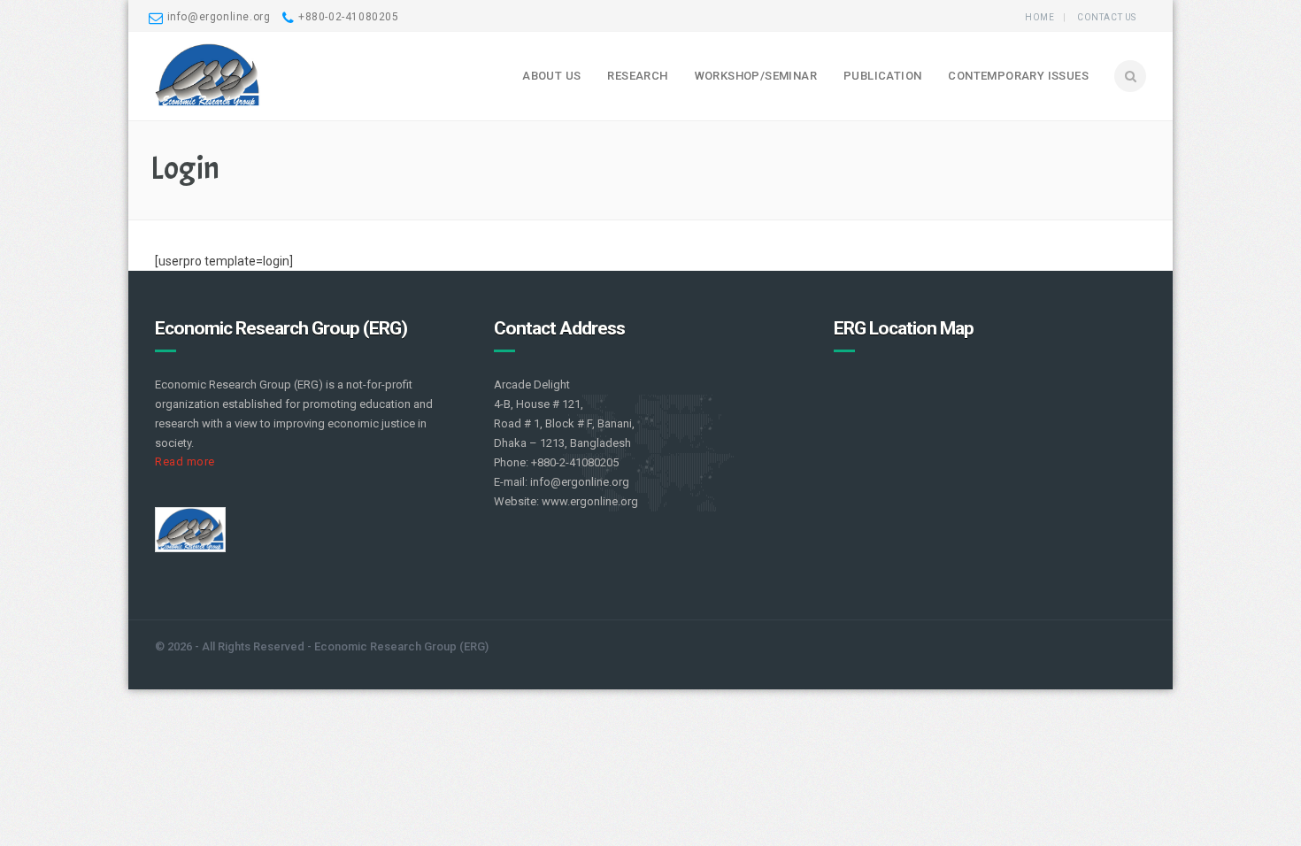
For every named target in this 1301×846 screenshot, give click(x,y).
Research (637, 75)
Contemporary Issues (1018, 75)
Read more (185, 461)
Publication (882, 75)
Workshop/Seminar (756, 75)
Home (1039, 17)
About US (551, 75)
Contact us (1106, 17)
